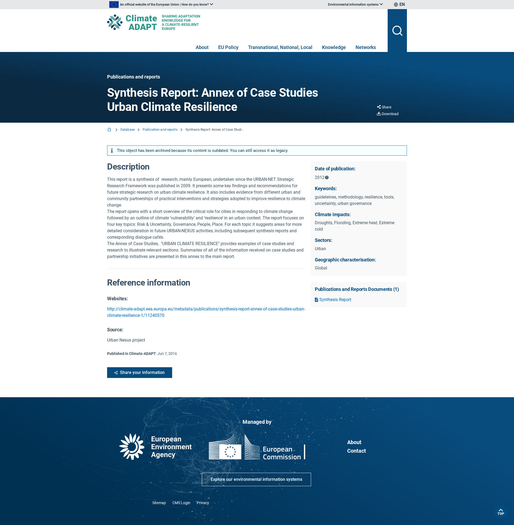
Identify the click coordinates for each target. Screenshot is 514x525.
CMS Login (181, 503)
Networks (366, 47)
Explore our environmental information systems (256, 479)
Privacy (203, 503)
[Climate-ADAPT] (245, 22)
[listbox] (161, 4)
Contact (356, 451)
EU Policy (228, 47)
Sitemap (159, 503)
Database (127, 130)
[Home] (109, 130)
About (202, 47)
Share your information (142, 372)
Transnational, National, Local (280, 47)
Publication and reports (160, 130)
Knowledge (334, 47)
